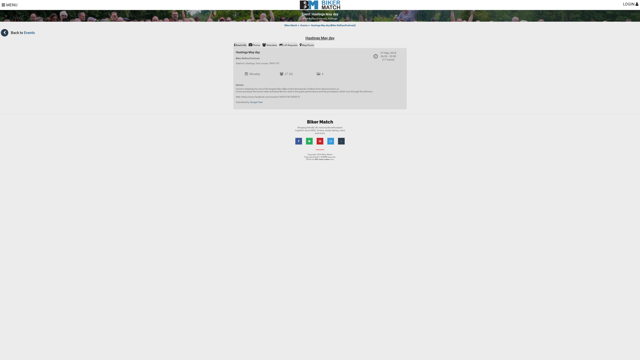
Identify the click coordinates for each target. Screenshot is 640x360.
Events (304, 25)
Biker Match (290, 25)
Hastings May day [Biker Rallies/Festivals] (333, 25)
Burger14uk (256, 102)
